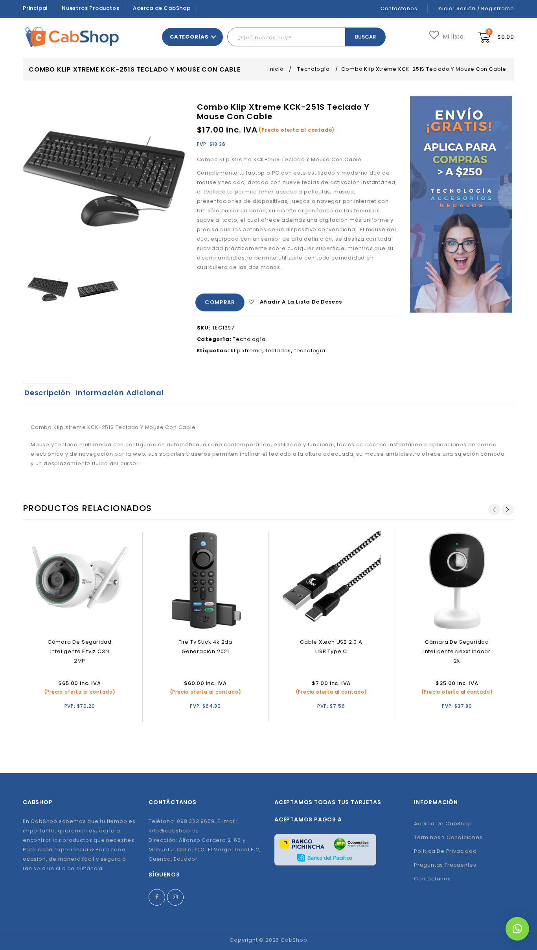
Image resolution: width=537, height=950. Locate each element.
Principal (35, 8)
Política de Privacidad (445, 851)
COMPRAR (219, 302)
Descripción (47, 393)
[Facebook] (157, 897)
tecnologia (310, 350)
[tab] (47, 393)
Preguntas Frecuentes (445, 865)
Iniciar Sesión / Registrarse (476, 8)
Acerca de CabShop (162, 8)
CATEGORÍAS (189, 37)
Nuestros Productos (90, 8)
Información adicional (119, 393)
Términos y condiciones (448, 837)
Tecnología (313, 69)
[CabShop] (72, 37)
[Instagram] (175, 897)
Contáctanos (399, 8)
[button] (517, 929)
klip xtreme (246, 350)
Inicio (276, 69)
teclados (278, 350)
